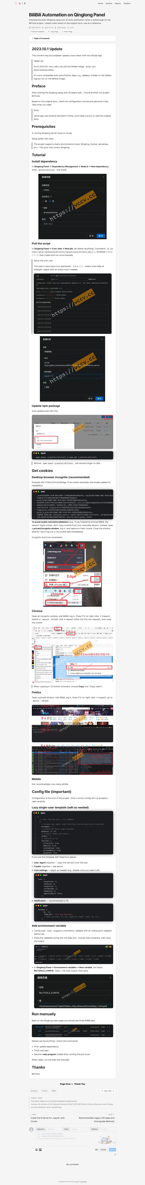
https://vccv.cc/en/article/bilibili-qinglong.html (58, 1101)
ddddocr (86, 75)
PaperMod (83, 1181)
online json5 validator (101, 931)
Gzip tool (72, 938)
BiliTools (36, 1074)
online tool (63, 269)
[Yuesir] (15, 3)
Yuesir (76, 1181)
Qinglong (34, 1091)
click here (48, 138)
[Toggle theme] (19, 3)
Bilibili (54, 1091)
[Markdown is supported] (96, 1150)
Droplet (44, 1091)
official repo (96, 55)
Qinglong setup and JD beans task (65, 92)
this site (83, 862)
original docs (51, 101)
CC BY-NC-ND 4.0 (80, 1104)
